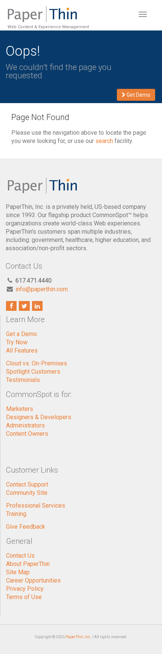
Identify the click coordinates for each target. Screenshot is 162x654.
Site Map (18, 572)
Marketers (19, 408)
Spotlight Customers (33, 371)
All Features (22, 350)
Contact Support (27, 484)
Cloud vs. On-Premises (36, 363)
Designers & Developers (38, 417)
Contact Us (20, 555)
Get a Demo (21, 334)
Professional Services (35, 505)
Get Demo (137, 95)
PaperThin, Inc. (78, 637)
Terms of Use (24, 597)
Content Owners (27, 433)
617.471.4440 (33, 280)
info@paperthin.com (41, 289)
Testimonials (23, 379)
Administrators (25, 425)
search (104, 140)
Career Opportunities (33, 580)
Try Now (17, 342)
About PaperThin (28, 563)
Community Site (26, 492)
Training (16, 513)
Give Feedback (25, 526)
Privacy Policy (25, 588)
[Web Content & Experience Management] (47, 9)
